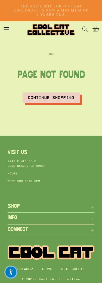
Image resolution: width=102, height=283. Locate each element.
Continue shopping (51, 97)
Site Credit (73, 268)
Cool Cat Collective (60, 279)
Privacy (25, 268)
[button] (6, 29)
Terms (46, 268)
